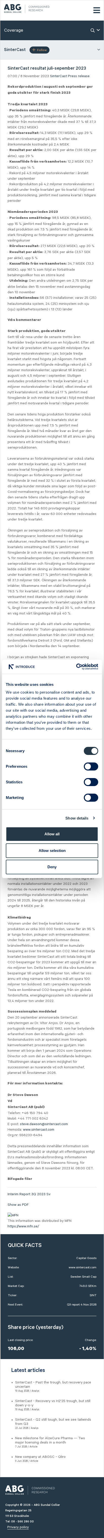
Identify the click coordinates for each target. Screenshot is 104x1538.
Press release (79, 76)
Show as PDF (18, 1205)
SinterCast (58, 76)
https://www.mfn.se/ (23, 1226)
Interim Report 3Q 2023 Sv (29, 1194)
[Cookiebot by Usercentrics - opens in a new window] (76, 666)
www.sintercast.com (38, 1130)
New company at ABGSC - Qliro (40, 1457)
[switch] (91, 766)
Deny (52, 867)
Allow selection (52, 850)
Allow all (52, 834)
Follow (42, 50)
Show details (76, 818)
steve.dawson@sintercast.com (44, 1124)
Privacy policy (18, 1527)
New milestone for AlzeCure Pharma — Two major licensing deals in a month (50, 1440)
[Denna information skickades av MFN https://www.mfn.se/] (13, 1215)
